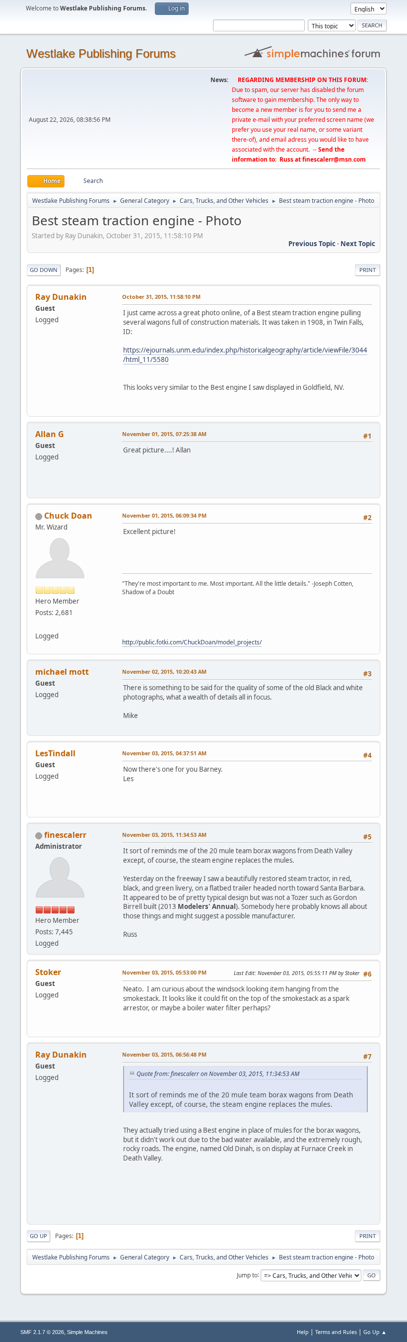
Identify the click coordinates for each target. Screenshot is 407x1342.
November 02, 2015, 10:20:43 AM (164, 671)
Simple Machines (87, 1332)
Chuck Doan (68, 515)
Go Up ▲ (375, 1332)
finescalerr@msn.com (334, 159)
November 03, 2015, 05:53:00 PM (164, 972)
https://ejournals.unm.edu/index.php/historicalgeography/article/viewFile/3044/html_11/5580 (245, 355)
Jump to (247, 1274)
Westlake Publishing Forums (101, 53)
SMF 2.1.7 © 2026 (42, 1332)
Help (303, 1332)
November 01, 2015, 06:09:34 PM (164, 515)
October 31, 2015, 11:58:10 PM (161, 296)
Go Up (38, 1236)
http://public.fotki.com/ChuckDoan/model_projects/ (192, 642)
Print (367, 269)
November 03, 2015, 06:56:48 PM (164, 1054)
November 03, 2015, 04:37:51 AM (164, 753)
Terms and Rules (336, 1332)
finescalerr (65, 834)
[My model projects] (39, 624)
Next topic (357, 243)
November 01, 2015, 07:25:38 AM (164, 434)
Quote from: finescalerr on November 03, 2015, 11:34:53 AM (217, 1074)
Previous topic (312, 243)
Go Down (44, 269)
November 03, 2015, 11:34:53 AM (164, 834)
